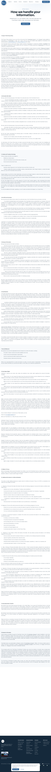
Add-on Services (29, 748)
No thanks (22, 769)
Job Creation (20, 746)
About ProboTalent (38, 742)
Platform (9, 1)
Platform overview (21, 742)
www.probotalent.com (21, 41)
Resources (31, 1)
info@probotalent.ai (46, 742)
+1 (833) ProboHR (46, 743)
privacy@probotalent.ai (10, 414)
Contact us (45, 745)
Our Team (36, 750)
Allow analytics (15, 769)
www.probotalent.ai (12, 41)
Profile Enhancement (29, 750)
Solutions (15, 1)
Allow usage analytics (46, 763)
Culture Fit (28, 743)
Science (20, 1)
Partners (36, 748)
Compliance (25, 1)
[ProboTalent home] (3, 2)
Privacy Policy (14, 767)
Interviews (28, 747)
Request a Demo (46, 1)
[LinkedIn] (2, 749)
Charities (36, 752)
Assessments (28, 742)
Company (37, 1)
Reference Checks (29, 745)
